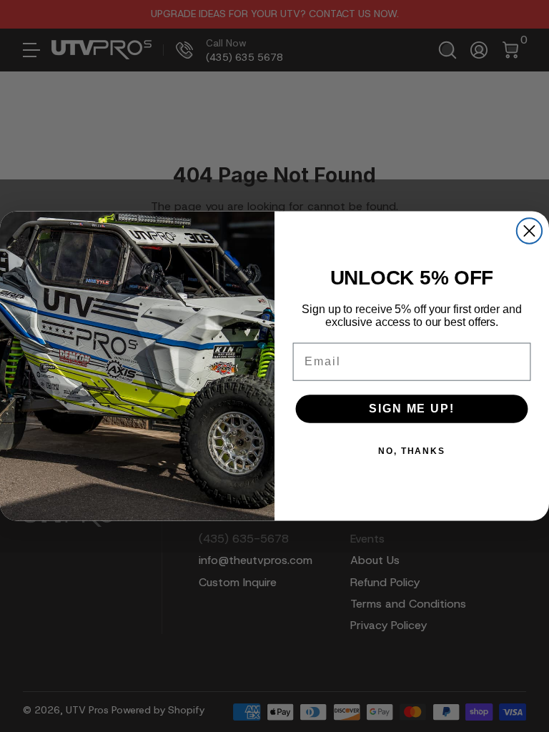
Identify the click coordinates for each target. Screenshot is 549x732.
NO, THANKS (411, 451)
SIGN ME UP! (411, 408)
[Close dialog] (529, 230)
